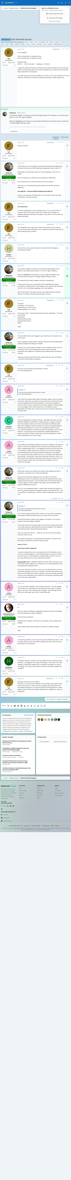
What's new (40, 790)
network (17, 44)
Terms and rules (59, 793)
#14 (62, 468)
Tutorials (21, 793)
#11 (62, 386)
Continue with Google (55, 18)
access (26, 42)
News (20, 788)
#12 (62, 417)
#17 (62, 604)
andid (9, 396)
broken (31, 42)
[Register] (62, 3)
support (50, 44)
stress (45, 44)
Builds (20, 795)
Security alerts (23, 790)
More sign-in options (54, 21)
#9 (62, 333)
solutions (39, 44)
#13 (62, 441)
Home (57, 826)
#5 (62, 224)
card (36, 42)
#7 (62, 265)
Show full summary (29, 715)
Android (5, 814)
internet (63, 42)
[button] (22, 826)
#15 (62, 502)
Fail (3, 42)
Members (39, 793)
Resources (22, 798)
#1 (68, 49)
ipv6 (3, 44)
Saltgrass (12, 113)
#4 (62, 203)
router (28, 44)
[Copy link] (66, 49)
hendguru (8, 667)
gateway (57, 42)
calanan (9, 426)
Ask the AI (39, 795)
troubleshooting (58, 44)
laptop (11, 44)
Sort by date (55, 137)
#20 (62, 678)
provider (23, 44)
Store (38, 798)
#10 (62, 365)
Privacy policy (58, 795)
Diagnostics (6, 818)
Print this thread (44, 741)
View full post (13, 131)
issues (7, 44)
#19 (62, 657)
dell (47, 42)
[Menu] (2, 3)
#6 (62, 245)
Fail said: (21, 389)
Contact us (58, 790)
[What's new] (65, 3)
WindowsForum (7, 821)
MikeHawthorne (8, 614)
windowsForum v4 (15, 826)
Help (56, 788)
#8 (62, 300)
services (33, 44)
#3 (62, 163)
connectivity (42, 42)
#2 (62, 142)
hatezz (8, 255)
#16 (62, 583)
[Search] (69, 3)
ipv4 (68, 42)
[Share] (63, 49)
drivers (51, 42)
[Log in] (58, 3)
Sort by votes (64, 137)
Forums (39, 788)
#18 (62, 636)
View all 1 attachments (60, 741)
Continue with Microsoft (55, 14)
